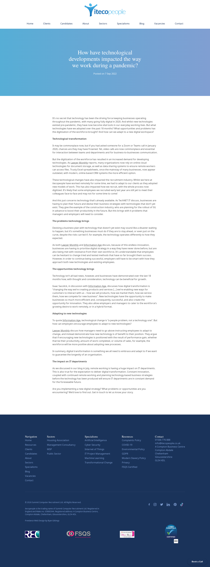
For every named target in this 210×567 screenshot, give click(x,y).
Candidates (66, 23)
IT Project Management (97, 453)
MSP (49, 449)
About (85, 23)
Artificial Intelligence (96, 440)
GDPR (125, 453)
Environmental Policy (133, 449)
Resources (30, 444)
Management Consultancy (61, 444)
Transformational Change (98, 462)
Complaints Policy (131, 440)
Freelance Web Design (35, 520)
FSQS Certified (129, 467)
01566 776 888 (162, 439)
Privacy (126, 462)
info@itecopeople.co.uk (167, 443)
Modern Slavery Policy (134, 458)
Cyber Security (92, 444)
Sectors (103, 23)
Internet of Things (94, 449)
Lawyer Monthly (79, 162)
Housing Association (58, 440)
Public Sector (54, 453)
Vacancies (159, 23)
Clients (46, 23)
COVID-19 (127, 444)
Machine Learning (94, 458)
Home (30, 23)
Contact (179, 23)
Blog (141, 23)
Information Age (93, 245)
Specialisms (123, 23)
